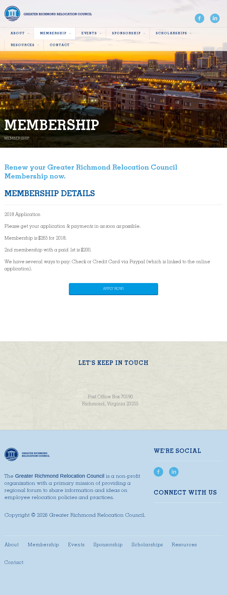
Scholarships (147, 544)
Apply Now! (113, 288)
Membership (43, 544)
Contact (14, 562)
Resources (184, 544)
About (11, 544)
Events (76, 544)
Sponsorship (108, 544)
